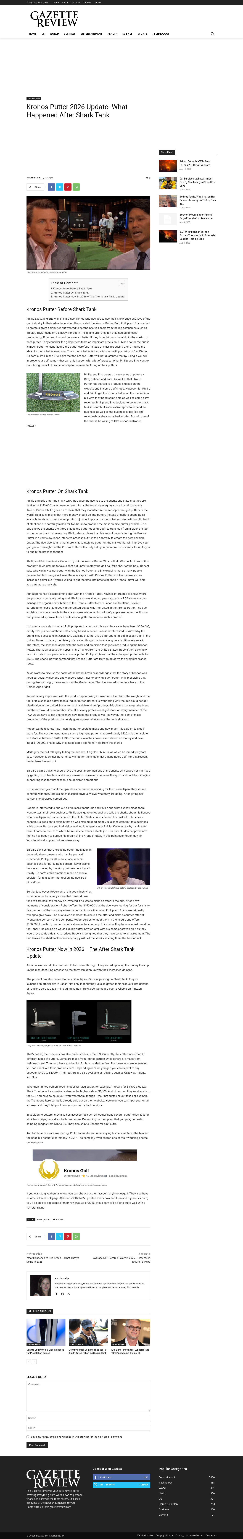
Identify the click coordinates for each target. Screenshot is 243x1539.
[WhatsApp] (76, 187)
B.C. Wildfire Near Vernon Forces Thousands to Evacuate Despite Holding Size (197, 235)
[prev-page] (29, 1361)
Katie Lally (34, 177)
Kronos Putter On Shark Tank (71, 292)
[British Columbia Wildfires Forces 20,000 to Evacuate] (168, 166)
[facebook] (56, 1293)
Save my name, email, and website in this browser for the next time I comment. (77, 1436)
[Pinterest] (68, 187)
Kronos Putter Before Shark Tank (72, 288)
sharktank (58, 1219)
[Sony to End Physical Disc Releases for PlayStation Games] (46, 1332)
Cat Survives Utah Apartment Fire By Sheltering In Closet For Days (197, 182)
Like (146, 1477)
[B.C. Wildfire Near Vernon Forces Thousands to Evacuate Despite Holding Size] (168, 236)
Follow (143, 1484)
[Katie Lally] (40, 1285)
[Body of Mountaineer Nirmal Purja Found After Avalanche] (168, 219)
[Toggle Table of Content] (120, 283)
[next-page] (34, 1361)
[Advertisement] (121, 65)
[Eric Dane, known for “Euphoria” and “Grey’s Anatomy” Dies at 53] (130, 1332)
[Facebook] (51, 187)
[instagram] (62, 1293)
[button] (212, 33)
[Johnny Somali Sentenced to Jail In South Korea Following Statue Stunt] (88, 1332)
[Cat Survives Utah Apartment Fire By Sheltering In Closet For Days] (168, 183)
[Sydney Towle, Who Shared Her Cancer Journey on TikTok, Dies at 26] (168, 201)
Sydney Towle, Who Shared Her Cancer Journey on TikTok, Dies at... (197, 200)
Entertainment (34, 98)
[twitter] (68, 1293)
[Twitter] (59, 187)
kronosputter (43, 1219)
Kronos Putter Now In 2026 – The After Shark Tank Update (89, 296)
